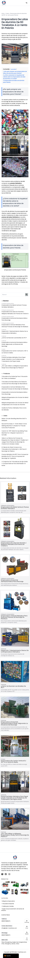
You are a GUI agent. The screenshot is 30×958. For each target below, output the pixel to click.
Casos (3, 349)
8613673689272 (6, 921)
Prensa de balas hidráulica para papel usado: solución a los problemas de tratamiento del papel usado (13, 359)
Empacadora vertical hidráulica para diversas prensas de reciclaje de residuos (15, 326)
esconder (13, 69)
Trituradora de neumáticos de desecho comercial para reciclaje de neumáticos (14, 383)
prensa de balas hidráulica (10, 217)
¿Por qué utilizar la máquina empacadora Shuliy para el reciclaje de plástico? (15, 367)
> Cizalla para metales (7, 906)
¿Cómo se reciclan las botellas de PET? (14, 338)
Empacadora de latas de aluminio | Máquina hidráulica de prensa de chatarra (15, 312)
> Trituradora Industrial (7, 903)
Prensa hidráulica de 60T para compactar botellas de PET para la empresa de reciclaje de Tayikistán (15, 456)
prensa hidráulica (16, 183)
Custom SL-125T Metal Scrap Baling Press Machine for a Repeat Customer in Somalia (14, 433)
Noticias (4, 329)
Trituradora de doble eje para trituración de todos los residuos (15, 377)
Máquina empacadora (8, 303)
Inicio (3, 13)
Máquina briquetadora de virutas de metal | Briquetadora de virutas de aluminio (15, 404)
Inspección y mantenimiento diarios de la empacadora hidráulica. (15, 332)
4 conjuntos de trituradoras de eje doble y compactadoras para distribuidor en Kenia (15, 463)
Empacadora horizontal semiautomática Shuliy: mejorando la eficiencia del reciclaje (14, 344)
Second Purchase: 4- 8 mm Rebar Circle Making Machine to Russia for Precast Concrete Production (14, 426)
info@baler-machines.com (9, 928)
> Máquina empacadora (8, 901)
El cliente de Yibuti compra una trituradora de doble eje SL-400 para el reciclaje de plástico (14, 449)
